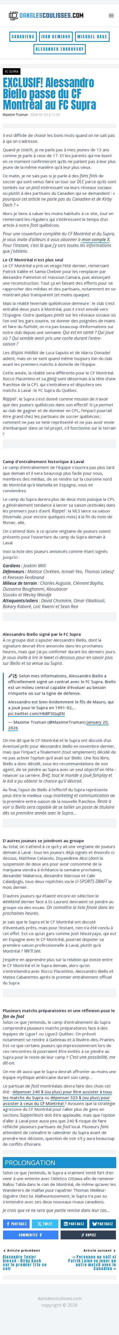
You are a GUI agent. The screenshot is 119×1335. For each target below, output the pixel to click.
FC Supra (11, 71)
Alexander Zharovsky (60, 49)
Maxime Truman (15, 114)
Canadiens (23, 37)
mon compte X (95, 239)
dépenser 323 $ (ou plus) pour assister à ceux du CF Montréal (56, 1100)
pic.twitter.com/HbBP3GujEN (36, 713)
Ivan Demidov (56, 37)
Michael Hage (92, 37)
